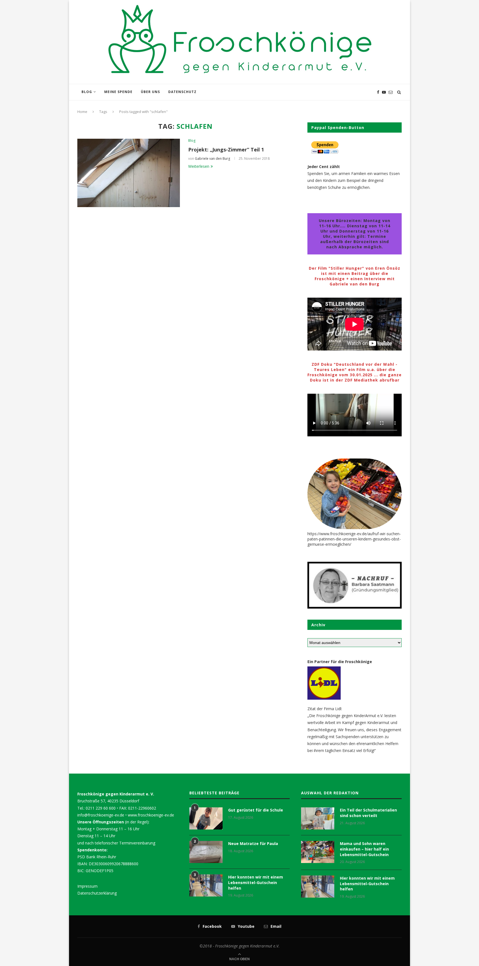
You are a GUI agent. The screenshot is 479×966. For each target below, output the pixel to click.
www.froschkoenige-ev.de (151, 815)
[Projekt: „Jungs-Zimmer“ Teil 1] (128, 173)
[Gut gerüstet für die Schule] (206, 818)
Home (82, 111)
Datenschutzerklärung (97, 893)
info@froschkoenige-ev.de (100, 815)
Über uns (150, 91)
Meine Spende (118, 91)
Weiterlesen (198, 166)
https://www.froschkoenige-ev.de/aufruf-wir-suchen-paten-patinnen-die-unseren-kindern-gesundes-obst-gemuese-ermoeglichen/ (354, 539)
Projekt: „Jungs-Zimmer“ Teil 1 (226, 149)
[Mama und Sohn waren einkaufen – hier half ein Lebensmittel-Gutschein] (317, 852)
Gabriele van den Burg (212, 158)
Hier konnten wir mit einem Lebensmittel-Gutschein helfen (255, 882)
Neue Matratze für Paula (253, 843)
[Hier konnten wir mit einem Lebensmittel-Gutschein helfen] (206, 885)
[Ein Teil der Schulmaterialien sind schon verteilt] (317, 818)
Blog (86, 91)
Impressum (87, 886)
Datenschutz (182, 91)
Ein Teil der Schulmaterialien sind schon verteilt (368, 812)
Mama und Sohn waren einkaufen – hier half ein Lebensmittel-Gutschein (364, 849)
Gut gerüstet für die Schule (255, 810)
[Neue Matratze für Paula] (206, 852)
